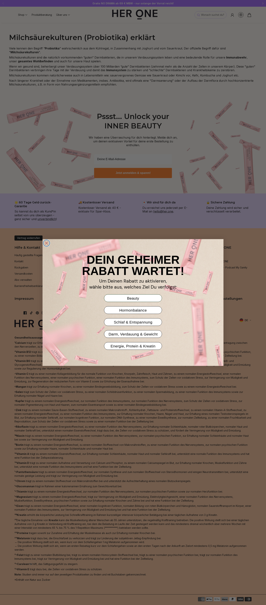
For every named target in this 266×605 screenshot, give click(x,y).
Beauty (133, 298)
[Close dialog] (46, 243)
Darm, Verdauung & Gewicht (133, 334)
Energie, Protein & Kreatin (133, 346)
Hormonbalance (133, 310)
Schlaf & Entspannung (133, 322)
